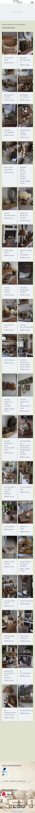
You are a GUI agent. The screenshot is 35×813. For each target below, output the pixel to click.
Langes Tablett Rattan (7, 290)
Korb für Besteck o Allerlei (24, 215)
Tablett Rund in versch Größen (25, 564)
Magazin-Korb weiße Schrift (24, 290)
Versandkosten (8, 62)
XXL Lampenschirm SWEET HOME (10, 713)
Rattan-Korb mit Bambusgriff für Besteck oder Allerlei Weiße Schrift (25, 447)
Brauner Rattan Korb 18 (25, 60)
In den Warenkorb (8, 67)
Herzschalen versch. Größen (25, 132)
